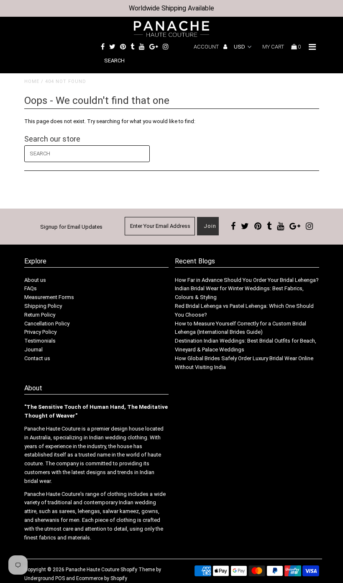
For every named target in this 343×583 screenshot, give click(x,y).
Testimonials (40, 341)
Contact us (37, 358)
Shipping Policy (43, 306)
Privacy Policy (40, 332)
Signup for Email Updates (71, 227)
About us (35, 280)
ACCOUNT (207, 47)
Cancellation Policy (46, 323)
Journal (33, 349)
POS (60, 578)
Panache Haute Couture (92, 570)
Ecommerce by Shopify (101, 578)
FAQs (30, 288)
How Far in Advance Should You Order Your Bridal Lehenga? (247, 280)
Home (31, 81)
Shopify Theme (137, 570)
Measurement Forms (49, 297)
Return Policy (39, 315)
